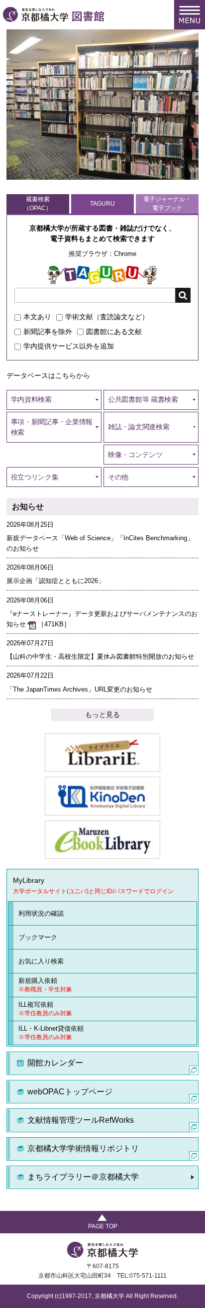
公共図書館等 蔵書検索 (143, 399)
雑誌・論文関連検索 (138, 427)
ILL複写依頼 (45, 1009)
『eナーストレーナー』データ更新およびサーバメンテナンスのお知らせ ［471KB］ (102, 619)
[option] (102, 104)
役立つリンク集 (35, 477)
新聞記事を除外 (47, 332)
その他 (118, 477)
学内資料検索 (31, 399)
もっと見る (102, 714)
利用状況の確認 (41, 913)
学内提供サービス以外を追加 (68, 346)
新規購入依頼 (45, 985)
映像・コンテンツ (135, 455)
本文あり (37, 317)
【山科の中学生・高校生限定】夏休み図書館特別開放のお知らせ (100, 656)
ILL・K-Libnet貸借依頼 (51, 1033)
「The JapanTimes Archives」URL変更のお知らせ (79, 689)
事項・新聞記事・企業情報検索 (52, 427)
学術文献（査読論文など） (107, 317)
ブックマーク (37, 937)
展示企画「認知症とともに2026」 (55, 581)
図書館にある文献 (114, 332)
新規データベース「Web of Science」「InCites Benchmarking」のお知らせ (100, 543)
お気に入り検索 (41, 961)
